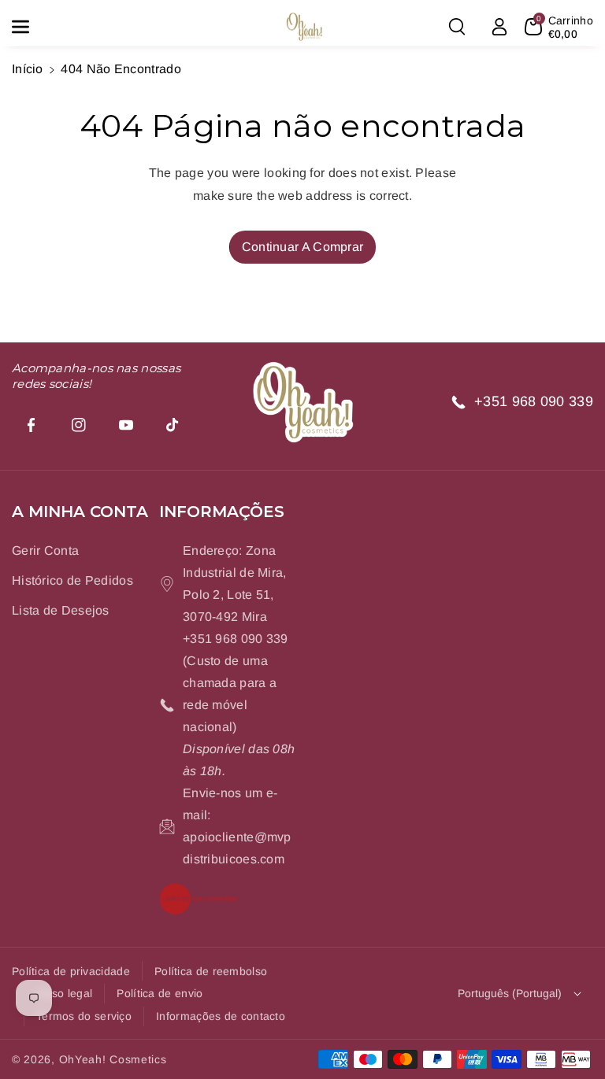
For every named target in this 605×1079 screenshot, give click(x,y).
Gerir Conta (45, 550)
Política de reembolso (210, 971)
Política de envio (159, 993)
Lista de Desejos (60, 610)
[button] (29, 26)
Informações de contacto (220, 1016)
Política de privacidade (71, 971)
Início (27, 69)
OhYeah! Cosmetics (113, 1059)
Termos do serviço (84, 1016)
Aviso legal (64, 993)
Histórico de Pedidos (72, 580)
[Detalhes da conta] (499, 26)
